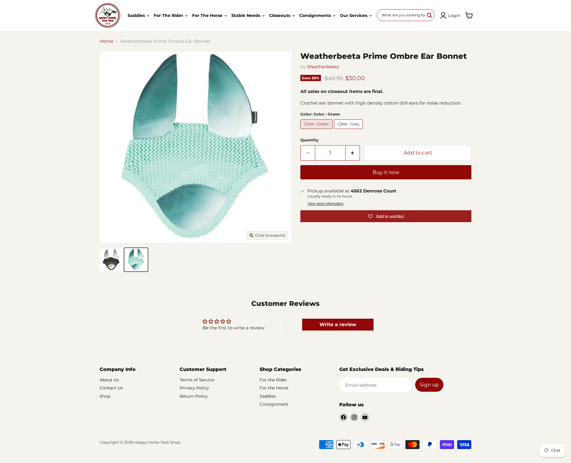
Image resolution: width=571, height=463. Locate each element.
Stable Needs (246, 15)
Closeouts (280, 15)
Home (106, 41)
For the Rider (169, 15)
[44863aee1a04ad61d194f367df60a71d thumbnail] (136, 259)
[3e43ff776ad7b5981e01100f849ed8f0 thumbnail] (111, 259)
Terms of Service (197, 380)
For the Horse (208, 15)
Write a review (337, 324)
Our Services (354, 15)
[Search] (429, 15)
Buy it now (386, 172)
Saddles (137, 15)
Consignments (315, 15)
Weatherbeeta (323, 66)
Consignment (274, 404)
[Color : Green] (317, 130)
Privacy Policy (194, 388)
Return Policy (194, 396)
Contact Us (111, 388)
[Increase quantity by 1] (353, 152)
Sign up (429, 385)
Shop (105, 396)
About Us (109, 380)
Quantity (309, 140)
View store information (325, 204)
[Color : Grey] (349, 130)
